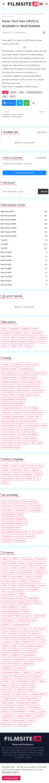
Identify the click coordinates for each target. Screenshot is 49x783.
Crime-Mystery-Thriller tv (12, 616)
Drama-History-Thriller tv (28, 703)
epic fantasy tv (7, 725)
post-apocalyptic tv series (25, 681)
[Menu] (3, 4)
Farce (39, 382)
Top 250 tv (41, 559)
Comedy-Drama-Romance (12, 408)
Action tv (42, 585)
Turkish (5, 483)
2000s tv (37, 603)
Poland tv (38, 716)
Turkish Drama (38, 616)
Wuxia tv (32, 720)
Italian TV (5, 655)
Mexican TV (6, 677)
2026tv (26, 611)
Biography (6, 333)
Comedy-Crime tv (21, 694)
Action (4, 329)
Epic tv (4, 590)
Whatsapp (26, 103)
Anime (35, 329)
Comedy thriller (34, 417)
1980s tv (42, 681)
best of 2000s (24, 277)
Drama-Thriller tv (8, 707)
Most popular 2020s (24, 236)
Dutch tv (21, 707)
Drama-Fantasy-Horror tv (29, 698)
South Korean (7, 479)
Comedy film (17, 364)
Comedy (16, 333)
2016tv (4, 585)
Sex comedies (7, 373)
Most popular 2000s (24, 228)
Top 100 (24, 240)
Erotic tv (29, 577)
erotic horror (29, 536)
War (21, 346)
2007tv (42, 642)
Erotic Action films (30, 502)
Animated (25, 329)
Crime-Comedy (27, 382)
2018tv (4, 577)
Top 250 (24, 248)
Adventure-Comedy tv (25, 690)
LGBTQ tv (16, 655)
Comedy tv (21, 668)
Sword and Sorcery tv (10, 629)
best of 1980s (24, 269)
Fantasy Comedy (8, 395)
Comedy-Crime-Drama (28, 434)
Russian (39, 474)
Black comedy (7, 391)
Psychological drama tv (11, 611)
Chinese (5, 466)
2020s (13, 92)
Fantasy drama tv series (27, 620)
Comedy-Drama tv (39, 694)
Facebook (10, 103)
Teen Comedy (37, 391)
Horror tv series (8, 603)
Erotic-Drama (7, 510)
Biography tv (28, 664)
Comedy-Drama (26, 369)
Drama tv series (17, 577)
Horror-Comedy (23, 373)
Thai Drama (6, 659)
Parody (21, 395)
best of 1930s (24, 252)
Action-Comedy (32, 364)
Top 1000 (24, 244)
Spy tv (27, 616)
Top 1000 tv (6, 642)
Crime (26, 333)
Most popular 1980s (24, 220)
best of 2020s (24, 285)
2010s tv (15, 559)
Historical (42, 337)
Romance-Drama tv (22, 677)
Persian (17, 474)
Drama (4, 337)
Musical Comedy (8, 421)
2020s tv (5, 559)
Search (44, 191)
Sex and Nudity (35, 510)
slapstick (17, 412)
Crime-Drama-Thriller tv (11, 672)
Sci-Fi (11, 14)
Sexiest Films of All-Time (11, 536)
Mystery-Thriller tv (25, 716)
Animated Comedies (10, 382)
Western (29, 346)
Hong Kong (16, 470)
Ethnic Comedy (30, 438)
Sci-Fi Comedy (32, 408)
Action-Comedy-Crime (33, 412)
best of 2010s (24, 281)
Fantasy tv (23, 581)
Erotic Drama (7, 506)
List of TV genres (8, 572)
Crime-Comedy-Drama (27, 421)
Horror (4, 342)
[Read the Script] (9, 772)
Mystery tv (35, 581)
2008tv (5, 646)
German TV (6, 624)
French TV (24, 633)
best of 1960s (24, 260)
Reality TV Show (29, 642)
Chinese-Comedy (9, 434)
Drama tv (13, 633)
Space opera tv (19, 720)
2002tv (32, 685)
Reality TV (36, 633)
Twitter (20, 103)
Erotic (4, 502)
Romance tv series (9, 638)
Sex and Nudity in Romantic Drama (15, 532)
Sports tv (36, 677)
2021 (22, 92)
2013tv (4, 607)
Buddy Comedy (8, 386)
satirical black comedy (10, 447)
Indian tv (33, 712)
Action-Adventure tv (36, 564)
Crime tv (5, 568)
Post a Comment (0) (24, 173)
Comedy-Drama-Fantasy (11, 438)
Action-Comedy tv (36, 659)
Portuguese (27, 474)
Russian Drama (25, 638)
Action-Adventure (34, 92)
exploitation (6, 541)
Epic (5, 96)
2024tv (22, 564)
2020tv (23, 568)
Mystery (23, 342)
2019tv (38, 577)
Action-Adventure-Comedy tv (31, 646)
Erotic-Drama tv (34, 707)
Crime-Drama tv (8, 620)
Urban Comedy (22, 443)
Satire (20, 425)
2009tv (14, 646)
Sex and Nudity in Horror (11, 528)
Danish (14, 466)
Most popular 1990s (24, 224)
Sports (4, 346)
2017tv (13, 585)
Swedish (29, 479)
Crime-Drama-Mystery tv (11, 651)
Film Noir (32, 337)
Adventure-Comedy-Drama (12, 404)
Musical (13, 342)
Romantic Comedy (9, 369)
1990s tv (14, 685)
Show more (42, 132)
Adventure (14, 329)
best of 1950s (24, 256)
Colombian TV (7, 668)
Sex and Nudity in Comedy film (14, 399)
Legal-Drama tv (8, 716)
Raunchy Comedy (39, 373)
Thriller (13, 346)
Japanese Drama (24, 603)
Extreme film (20, 510)
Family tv (5, 712)
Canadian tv (6, 694)
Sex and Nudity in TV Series (12, 598)
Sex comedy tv (29, 655)
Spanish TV (39, 638)
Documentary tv (31, 651)
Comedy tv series (9, 581)
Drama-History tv (8, 703)
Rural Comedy (7, 443)
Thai (37, 479)
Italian (26, 470)
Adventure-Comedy (28, 378)
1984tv (4, 685)
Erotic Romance (21, 506)
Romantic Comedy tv (27, 585)
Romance (33, 342)
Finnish (31, 466)
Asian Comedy (28, 430)
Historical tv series (21, 624)
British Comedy (22, 391)
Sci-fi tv (32, 568)
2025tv (41, 568)
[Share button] (33, 103)
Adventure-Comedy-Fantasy (13, 417)
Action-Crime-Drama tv (11, 664)
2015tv (21, 594)
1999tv (23, 685)
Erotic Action (14, 502)
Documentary (37, 333)
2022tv (13, 564)
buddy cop (6, 412)
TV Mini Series (32, 598)
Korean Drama (27, 559)
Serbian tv (6, 720)
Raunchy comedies (9, 378)
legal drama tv (19, 659)
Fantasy (22, 337)
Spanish (19, 479)
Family (13, 337)
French (40, 466)
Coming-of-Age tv (9, 698)
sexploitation (20, 541)
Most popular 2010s (24, 232)
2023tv (4, 564)
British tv (14, 607)
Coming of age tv (17, 590)
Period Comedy (8, 425)
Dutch (23, 466)
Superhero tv (41, 572)
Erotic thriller (35, 506)
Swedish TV (6, 681)
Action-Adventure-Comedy (28, 386)
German (5, 470)
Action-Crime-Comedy (11, 430)
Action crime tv (7, 690)
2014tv (23, 607)
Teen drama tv (33, 590)
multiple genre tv (23, 725)
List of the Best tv (25, 572)
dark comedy (37, 443)
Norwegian (6, 474)
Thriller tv (25, 629)
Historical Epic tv (39, 629)
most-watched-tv (9, 594)
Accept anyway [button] (11, 778)
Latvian (42, 712)
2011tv (4, 633)
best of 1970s (24, 264)
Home (4, 14)
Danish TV (28, 672)
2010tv (17, 642)
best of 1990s (24, 272)
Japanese (35, 470)
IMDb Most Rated (24, 212)
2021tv (14, 568)
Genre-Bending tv (19, 712)
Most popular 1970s (24, 216)
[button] (41, 4)
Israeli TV (38, 672)
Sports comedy (34, 395)
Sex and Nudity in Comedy (36, 425)
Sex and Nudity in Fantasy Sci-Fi (14, 523)
